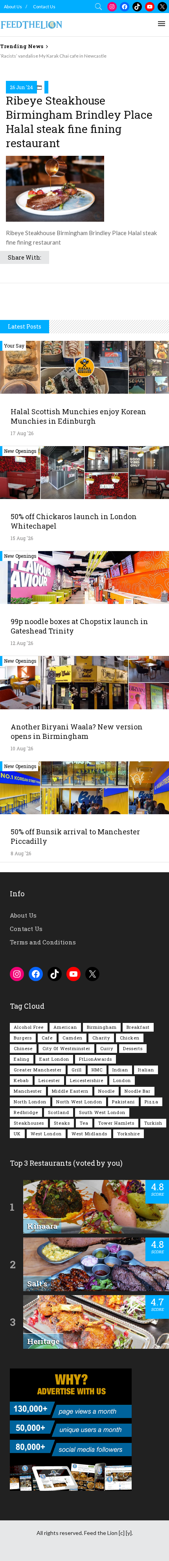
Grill (77, 1070)
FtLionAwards (95, 1059)
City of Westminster (66, 1048)
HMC (97, 1070)
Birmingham (102, 1027)
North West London (79, 1102)
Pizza (151, 1102)
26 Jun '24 (21, 87)
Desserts (133, 1048)
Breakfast (138, 1027)
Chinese (23, 1048)
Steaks (62, 1123)
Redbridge (26, 1112)
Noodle (106, 1091)
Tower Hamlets (116, 1123)
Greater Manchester (38, 1070)
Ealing (21, 1059)
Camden (72, 1038)
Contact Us (44, 6)
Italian (146, 1070)
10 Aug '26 (22, 748)
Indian (120, 1070)
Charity (101, 1038)
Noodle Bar (138, 1091)
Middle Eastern (70, 1091)
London (122, 1080)
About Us (13, 6)
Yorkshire (128, 1134)
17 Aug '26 (22, 433)
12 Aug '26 (22, 643)
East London (54, 1059)
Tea (84, 1123)
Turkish (153, 1123)
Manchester (28, 1091)
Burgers (23, 1038)
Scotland (58, 1112)
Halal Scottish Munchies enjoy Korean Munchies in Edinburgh (78, 416)
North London (30, 1102)
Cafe (47, 1038)
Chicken (130, 1038)
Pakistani (123, 1102)
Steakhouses (29, 1123)
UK (17, 1134)
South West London (102, 1112)
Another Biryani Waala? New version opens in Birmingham (77, 731)
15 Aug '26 (22, 538)
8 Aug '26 (21, 853)
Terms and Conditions (43, 942)
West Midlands (89, 1134)
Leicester (49, 1080)
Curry (106, 1048)
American (65, 1027)
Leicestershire (86, 1080)
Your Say (14, 345)
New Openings (20, 451)
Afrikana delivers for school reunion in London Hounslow (59, 56)
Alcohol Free (29, 1027)
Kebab (21, 1080)
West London (46, 1134)
